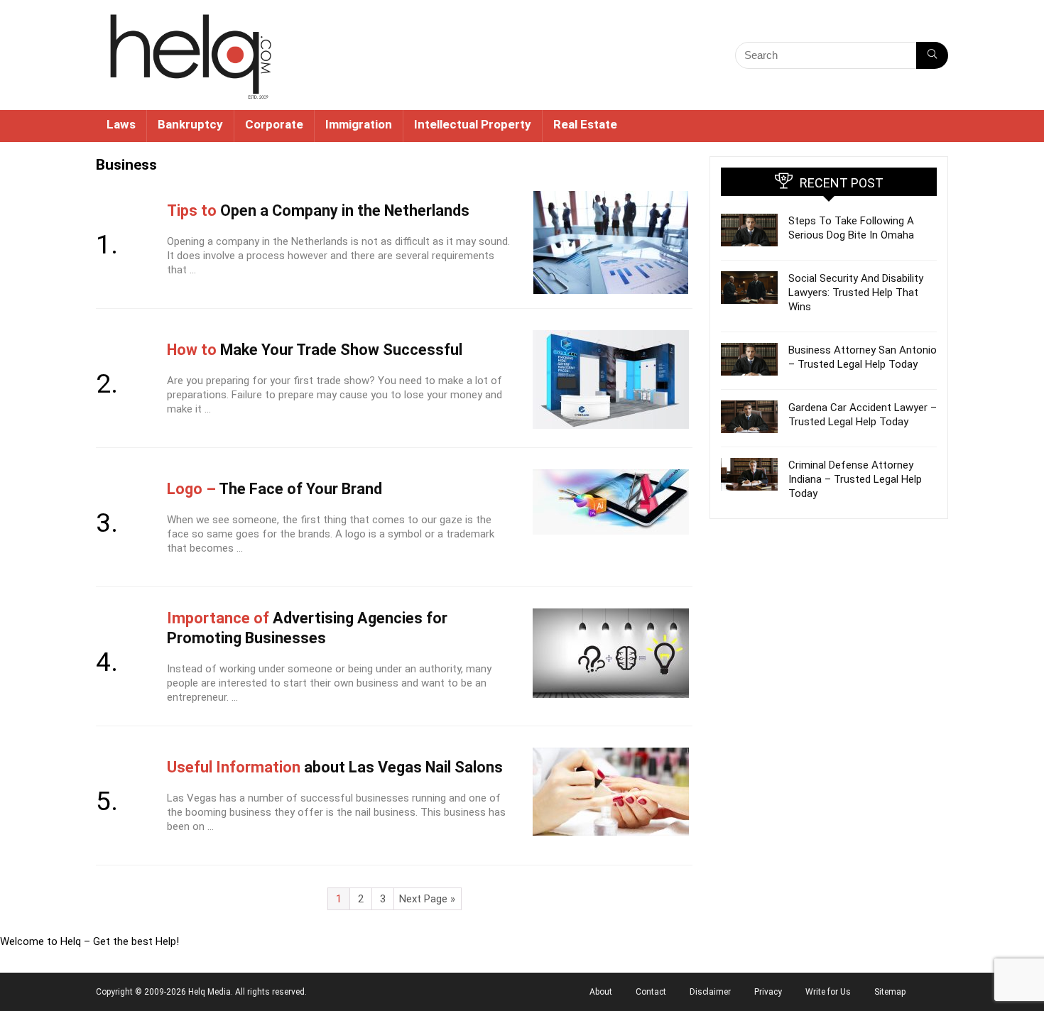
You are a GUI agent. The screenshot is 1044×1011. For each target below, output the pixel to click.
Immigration (358, 124)
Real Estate (585, 124)
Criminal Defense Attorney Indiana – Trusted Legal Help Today (855, 479)
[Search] (932, 55)
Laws (121, 124)
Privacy (768, 992)
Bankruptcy (190, 124)
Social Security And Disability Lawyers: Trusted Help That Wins (855, 292)
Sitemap (890, 992)
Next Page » (427, 898)
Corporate (274, 124)
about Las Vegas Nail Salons (335, 767)
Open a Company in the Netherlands (318, 210)
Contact (651, 992)
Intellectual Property (472, 124)
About (600, 992)
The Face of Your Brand (274, 489)
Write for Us (828, 992)
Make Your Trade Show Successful (314, 350)
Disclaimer (710, 992)
